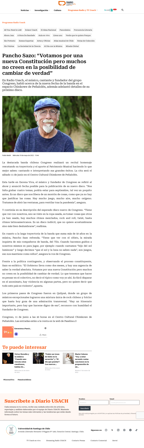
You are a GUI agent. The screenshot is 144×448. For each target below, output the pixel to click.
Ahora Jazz (9, 35)
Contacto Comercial (99, 440)
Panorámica (65, 29)
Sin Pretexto (9, 40)
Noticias (25, 10)
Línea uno (57, 35)
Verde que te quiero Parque (78, 35)
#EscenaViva (8, 379)
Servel (114, 440)
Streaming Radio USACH (56, 440)
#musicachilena (24, 379)
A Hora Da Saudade (26, 35)
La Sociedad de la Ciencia (29, 46)
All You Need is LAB (12, 29)
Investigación (41, 10)
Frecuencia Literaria (83, 29)
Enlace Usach (31, 29)
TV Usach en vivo (34, 440)
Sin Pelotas (9, 46)
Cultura (57, 10)
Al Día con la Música (53, 46)
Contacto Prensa (78, 440)
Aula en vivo (44, 35)
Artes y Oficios (43, 40)
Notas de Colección (86, 40)
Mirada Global (72, 46)
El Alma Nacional (48, 29)
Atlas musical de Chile (64, 40)
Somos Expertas (26, 40)
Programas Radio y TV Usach (82, 10)
